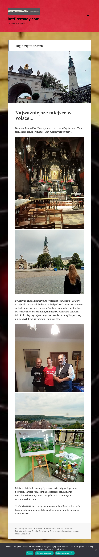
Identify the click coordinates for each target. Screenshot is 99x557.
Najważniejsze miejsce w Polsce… (43, 115)
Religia (35, 531)
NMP (28, 534)
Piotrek (39, 528)
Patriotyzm (19, 531)
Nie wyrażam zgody (44, 553)
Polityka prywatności (64, 553)
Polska (28, 531)
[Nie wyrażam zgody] (95, 550)
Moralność (68, 528)
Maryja (75, 531)
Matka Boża (20, 534)
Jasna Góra (66, 531)
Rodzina (42, 531)
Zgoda (29, 553)
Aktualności (51, 528)
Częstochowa (55, 531)
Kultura (60, 528)
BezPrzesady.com (23, 18)
